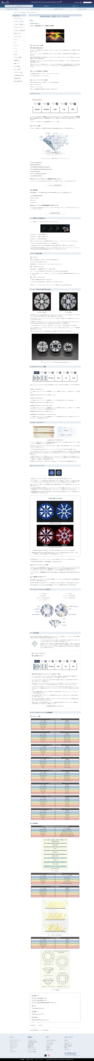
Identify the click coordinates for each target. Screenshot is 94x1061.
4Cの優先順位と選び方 (19, 75)
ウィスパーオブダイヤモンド (66, 284)
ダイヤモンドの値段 (18, 72)
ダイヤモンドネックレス (11, 9)
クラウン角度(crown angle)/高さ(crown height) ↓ (40, 166)
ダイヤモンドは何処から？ (19, 24)
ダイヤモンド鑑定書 (17, 57)
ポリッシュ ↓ (33, 200)
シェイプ (16, 51)
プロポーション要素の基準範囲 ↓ (55, 185)
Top (14, 12)
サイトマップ (67, 1049)
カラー (15, 42)
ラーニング (19, 6)
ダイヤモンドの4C (17, 36)
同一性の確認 (17, 66)
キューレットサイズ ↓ (34, 197)
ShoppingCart (77, 2)
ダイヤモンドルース (82, 9)
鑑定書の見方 (17, 60)
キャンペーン (67, 1042)
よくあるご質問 (49, 1043)
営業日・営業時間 (67, 1045)
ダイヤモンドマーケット (19, 27)
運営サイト (66, 1047)
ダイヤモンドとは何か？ (19, 21)
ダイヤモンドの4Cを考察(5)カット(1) (39, 998)
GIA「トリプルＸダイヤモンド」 (62, 362)
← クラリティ (33, 1025)
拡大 (45, 312)
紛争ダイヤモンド (17, 33)
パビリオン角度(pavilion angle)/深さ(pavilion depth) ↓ (41, 169)
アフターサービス (49, 1042)
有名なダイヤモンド (32, 1047)
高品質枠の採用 (17, 78)
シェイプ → (40, 1025)
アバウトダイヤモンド (17, 18)
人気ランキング (13, 1047)
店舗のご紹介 (48, 1049)
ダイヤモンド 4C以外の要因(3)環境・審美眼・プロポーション (44, 1002)
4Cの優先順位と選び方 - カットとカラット (55, 705)
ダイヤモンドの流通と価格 (19, 30)
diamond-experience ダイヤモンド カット (40, 1019)
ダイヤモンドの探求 (32, 1051)
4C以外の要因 (31, 1043)
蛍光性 (15, 54)
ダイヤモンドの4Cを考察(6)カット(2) (39, 1000)
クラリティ (16, 45)
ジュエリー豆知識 (16, 69)
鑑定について (17, 63)
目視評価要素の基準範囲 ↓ (55, 213)
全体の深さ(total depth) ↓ (35, 164)
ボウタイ (38, 323)
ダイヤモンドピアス (35, 9)
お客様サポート (47, 6)
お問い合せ (48, 1045)
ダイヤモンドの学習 (21, 12)
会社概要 (22, 1059)
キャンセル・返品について (51, 1040)
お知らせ (66, 1040)
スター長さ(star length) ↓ (35, 171)
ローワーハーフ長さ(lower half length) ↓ (38, 173)
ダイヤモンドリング (58, 9)
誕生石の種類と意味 (18, 81)
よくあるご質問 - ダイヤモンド (38, 1008)
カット (15, 48)
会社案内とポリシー (68, 1043)
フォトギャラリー (13, 1051)
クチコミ (11, 1049)
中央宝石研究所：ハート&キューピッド (52, 561)
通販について (75, 6)
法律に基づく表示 (29, 1059)
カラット (16, 39)
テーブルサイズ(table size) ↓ (36, 162)
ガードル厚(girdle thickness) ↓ (36, 175)
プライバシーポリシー (39, 1059)
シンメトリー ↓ (33, 202)
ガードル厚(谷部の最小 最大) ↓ (36, 195)
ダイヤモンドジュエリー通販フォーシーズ (72, 1055)
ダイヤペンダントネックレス (15, 1040)
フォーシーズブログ (32, 1049)
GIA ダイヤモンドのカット (37, 1014)
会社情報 (48, 1047)
